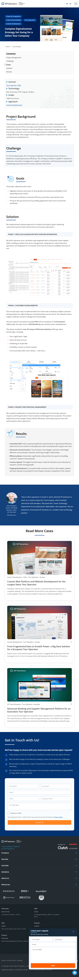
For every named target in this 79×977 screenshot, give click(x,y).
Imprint (4, 960)
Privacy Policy (58, 817)
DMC (19, 85)
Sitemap (19, 960)
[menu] (76, 3)
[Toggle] (76, 852)
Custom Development (14, 105)
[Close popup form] (73, 931)
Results (9, 72)
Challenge (10, 61)
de (70, 4)
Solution (9, 68)
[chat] (74, 972)
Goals (8, 65)
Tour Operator (11, 85)
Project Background (13, 57)
